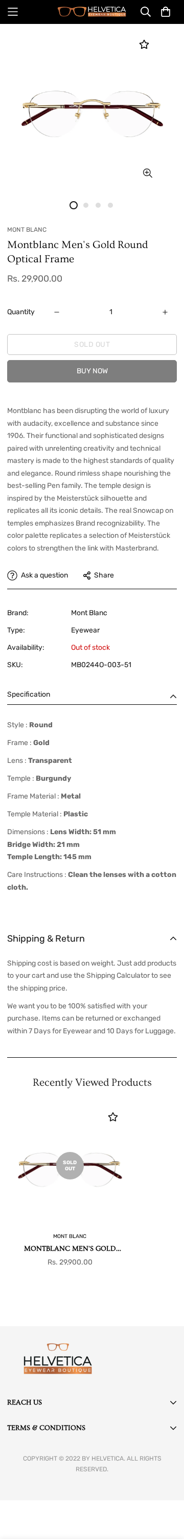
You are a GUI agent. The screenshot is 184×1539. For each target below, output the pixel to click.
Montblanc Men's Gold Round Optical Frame (70, 1249)
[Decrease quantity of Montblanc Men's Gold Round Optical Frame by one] (56, 312)
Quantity (21, 312)
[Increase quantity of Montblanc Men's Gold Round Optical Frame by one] (165, 312)
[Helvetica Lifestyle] (92, 12)
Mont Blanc (89, 613)
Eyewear (85, 630)
